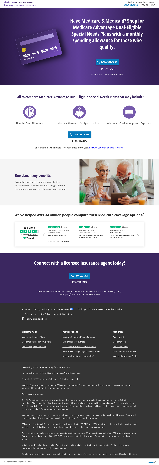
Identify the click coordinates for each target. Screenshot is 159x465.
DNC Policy (45, 314)
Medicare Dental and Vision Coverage (79, 337)
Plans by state (119, 337)
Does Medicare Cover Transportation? (79, 346)
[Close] (153, 461)
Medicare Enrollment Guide (125, 356)
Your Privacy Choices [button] (60, 309)
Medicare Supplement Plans (34, 346)
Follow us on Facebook (36, 319)
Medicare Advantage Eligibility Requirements (82, 351)
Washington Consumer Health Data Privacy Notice (100, 309)
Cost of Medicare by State (74, 342)
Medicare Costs (119, 342)
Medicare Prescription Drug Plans (36, 342)
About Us (26, 309)
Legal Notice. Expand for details (19, 462)
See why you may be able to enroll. (106, 147)
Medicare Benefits (120, 346)
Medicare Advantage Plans (33, 337)
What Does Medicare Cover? (125, 351)
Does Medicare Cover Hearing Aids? (78, 356)
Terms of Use (30, 314)
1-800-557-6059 (129, 5)
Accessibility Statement (64, 314)
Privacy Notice (40, 309)
